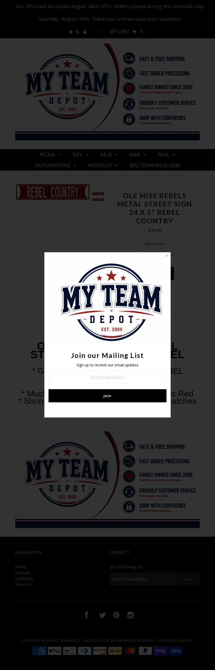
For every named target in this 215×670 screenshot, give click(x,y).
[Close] (166, 256)
